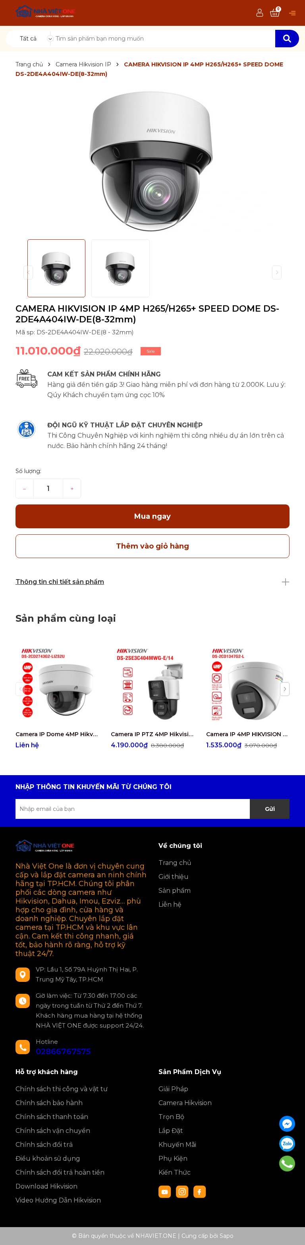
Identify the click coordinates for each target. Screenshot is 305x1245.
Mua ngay (152, 516)
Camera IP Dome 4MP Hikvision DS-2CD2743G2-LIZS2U (57, 734)
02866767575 (63, 1051)
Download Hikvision (46, 1186)
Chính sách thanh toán (51, 1117)
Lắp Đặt (170, 1130)
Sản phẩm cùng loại (65, 618)
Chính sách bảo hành (49, 1103)
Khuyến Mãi (177, 1144)
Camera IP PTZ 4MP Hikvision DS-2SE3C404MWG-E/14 (152, 734)
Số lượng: (28, 471)
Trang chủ (174, 863)
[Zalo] (287, 1144)
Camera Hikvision (185, 1103)
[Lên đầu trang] (291, 1231)
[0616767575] (287, 1163)
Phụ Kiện (172, 1158)
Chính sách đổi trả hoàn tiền (59, 1172)
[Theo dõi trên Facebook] (199, 1191)
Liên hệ (169, 904)
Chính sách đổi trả (44, 1144)
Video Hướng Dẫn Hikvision (58, 1200)
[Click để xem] (152, 160)
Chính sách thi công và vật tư (61, 1089)
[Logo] (45, 12)
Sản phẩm (174, 890)
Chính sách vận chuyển (52, 1130)
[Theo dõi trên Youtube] (165, 1191)
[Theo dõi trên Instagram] (183, 1191)
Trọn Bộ (171, 1117)
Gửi (270, 809)
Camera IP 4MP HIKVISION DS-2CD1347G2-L (248, 734)
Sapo (227, 1235)
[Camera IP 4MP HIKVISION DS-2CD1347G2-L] (248, 684)
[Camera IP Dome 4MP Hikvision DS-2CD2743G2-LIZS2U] (57, 684)
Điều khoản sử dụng (47, 1158)
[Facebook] (287, 1124)
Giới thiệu (173, 876)
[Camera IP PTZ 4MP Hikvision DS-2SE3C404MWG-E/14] (152, 684)
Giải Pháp (173, 1089)
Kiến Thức (174, 1172)
